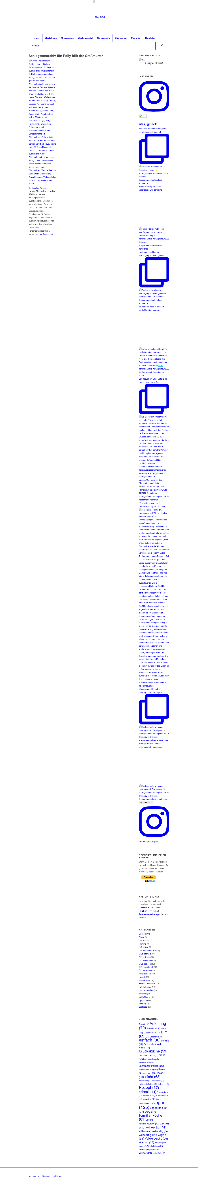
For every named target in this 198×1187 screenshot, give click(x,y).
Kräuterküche (145, 986)
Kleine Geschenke (147, 983)
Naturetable (145, 1080)
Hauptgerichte (145, 973)
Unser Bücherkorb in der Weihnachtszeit (42, 193)
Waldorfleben (155, 1145)
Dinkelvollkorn (152, 1032)
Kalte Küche (144, 980)
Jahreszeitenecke (153, 1059)
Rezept (149, 1087)
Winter (43, 188)
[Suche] (162, 46)
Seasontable (150, 1095)
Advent (144, 1024)
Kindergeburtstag (148, 1069)
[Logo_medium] (99, 17)
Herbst (142, 976)
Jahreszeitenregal (147, 1062)
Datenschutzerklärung (52, 1176)
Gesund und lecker (147, 950)
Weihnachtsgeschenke (151, 1149)
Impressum (34, 1176)
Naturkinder (158, 1080)
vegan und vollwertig (154, 1125)
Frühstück (143, 947)
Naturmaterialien (146, 990)
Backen (142, 933)
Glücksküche (145, 960)
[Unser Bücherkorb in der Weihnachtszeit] (42, 122)
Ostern (163, 1083)
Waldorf (146, 1142)
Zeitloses (143, 1006)
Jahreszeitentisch (151, 1065)
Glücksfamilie (145, 953)
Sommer (142, 993)
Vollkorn (145, 1131)
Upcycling (143, 1000)
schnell (147, 1091)
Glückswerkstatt (146, 966)
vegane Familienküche (150, 1115)
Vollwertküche (156, 1138)
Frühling (142, 943)
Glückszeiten (34, 188)
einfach (150, 1040)
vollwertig (160, 1131)
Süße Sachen (145, 996)
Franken (142, 940)
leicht (152, 1076)
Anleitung (152, 1025)
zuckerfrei (159, 1153)
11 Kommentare (46, 234)
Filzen (141, 937)
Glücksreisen (145, 963)
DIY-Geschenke (154, 1036)
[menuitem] (36, 38)
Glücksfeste (144, 957)
